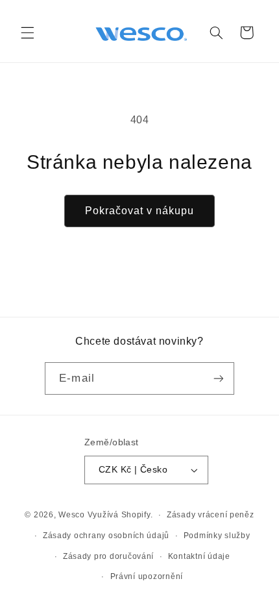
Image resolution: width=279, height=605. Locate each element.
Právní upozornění (147, 576)
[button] (27, 32)
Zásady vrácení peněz (210, 515)
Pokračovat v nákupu (140, 210)
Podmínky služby (217, 535)
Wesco (71, 515)
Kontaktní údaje (199, 556)
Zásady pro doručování (108, 556)
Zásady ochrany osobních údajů (106, 535)
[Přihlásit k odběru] (218, 378)
